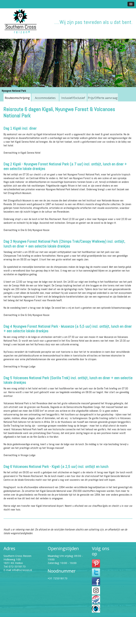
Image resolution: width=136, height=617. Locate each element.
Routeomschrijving (17, 98)
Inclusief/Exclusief (73, 98)
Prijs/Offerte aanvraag (103, 98)
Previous (9, 70)
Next (126, 70)
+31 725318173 (57, 578)
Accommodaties (45, 98)
